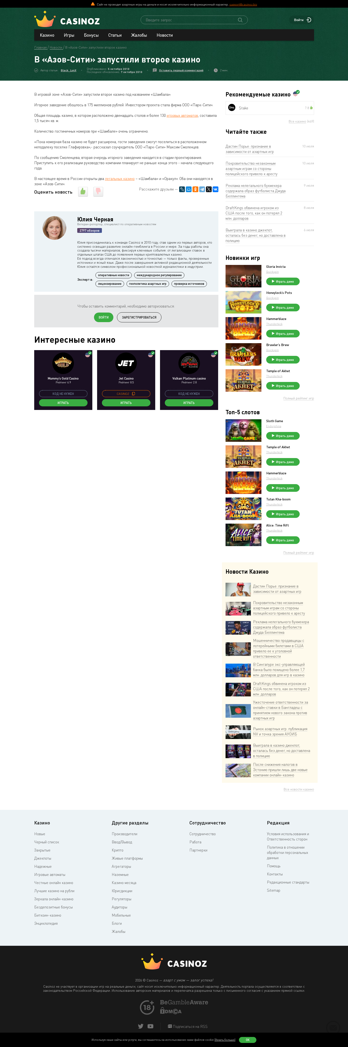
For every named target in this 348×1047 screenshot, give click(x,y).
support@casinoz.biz (243, 4)
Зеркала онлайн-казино (53, 898)
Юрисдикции (122, 890)
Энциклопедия (46, 923)
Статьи (115, 35)
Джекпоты (42, 858)
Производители (124, 833)
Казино (47, 35)
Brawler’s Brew (277, 345)
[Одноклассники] (195, 189)
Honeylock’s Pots (279, 292)
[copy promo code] (133, 394)
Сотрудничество (202, 833)
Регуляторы (121, 898)
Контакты (275, 874)
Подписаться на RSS (190, 1026)
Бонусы (91, 35)
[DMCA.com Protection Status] (171, 1012)
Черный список (46, 842)
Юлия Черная (95, 219)
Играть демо (285, 281)
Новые (39, 833)
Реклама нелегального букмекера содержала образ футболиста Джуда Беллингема (256, 190)
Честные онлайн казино (53, 882)
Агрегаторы (121, 866)
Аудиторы (119, 907)
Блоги (117, 923)
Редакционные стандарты (288, 882)
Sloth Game (274, 421)
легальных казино (120, 178)
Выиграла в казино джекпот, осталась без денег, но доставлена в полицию (256, 235)
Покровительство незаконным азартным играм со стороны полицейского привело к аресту (251, 168)
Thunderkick (274, 324)
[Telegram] (202, 189)
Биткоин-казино (47, 915)
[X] (209, 189)
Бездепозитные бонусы (53, 907)
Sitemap (273, 890)
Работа (195, 842)
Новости (165, 35)
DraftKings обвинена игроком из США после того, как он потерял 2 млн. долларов (254, 213)
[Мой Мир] (189, 189)
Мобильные (121, 915)
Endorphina (273, 426)
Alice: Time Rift (277, 525)
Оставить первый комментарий (181, 70)
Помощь (274, 865)
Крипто (117, 850)
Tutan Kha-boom (278, 499)
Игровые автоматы (49, 874)
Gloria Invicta (276, 266)
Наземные (120, 874)
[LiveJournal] (182, 189)
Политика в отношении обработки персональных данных (287, 852)
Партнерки (198, 850)
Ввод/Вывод (122, 842)
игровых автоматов (182, 115)
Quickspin (272, 272)
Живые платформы (127, 858)
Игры (69, 35)
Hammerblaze (276, 318)
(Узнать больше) (225, 1039)
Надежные (43, 866)
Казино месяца (124, 882)
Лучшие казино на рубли (54, 890)
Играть (63, 403)
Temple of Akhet (278, 371)
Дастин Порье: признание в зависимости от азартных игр (250, 149)
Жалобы (139, 35)
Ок (248, 1040)
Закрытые (42, 850)
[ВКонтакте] (215, 189)
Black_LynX (68, 70)
